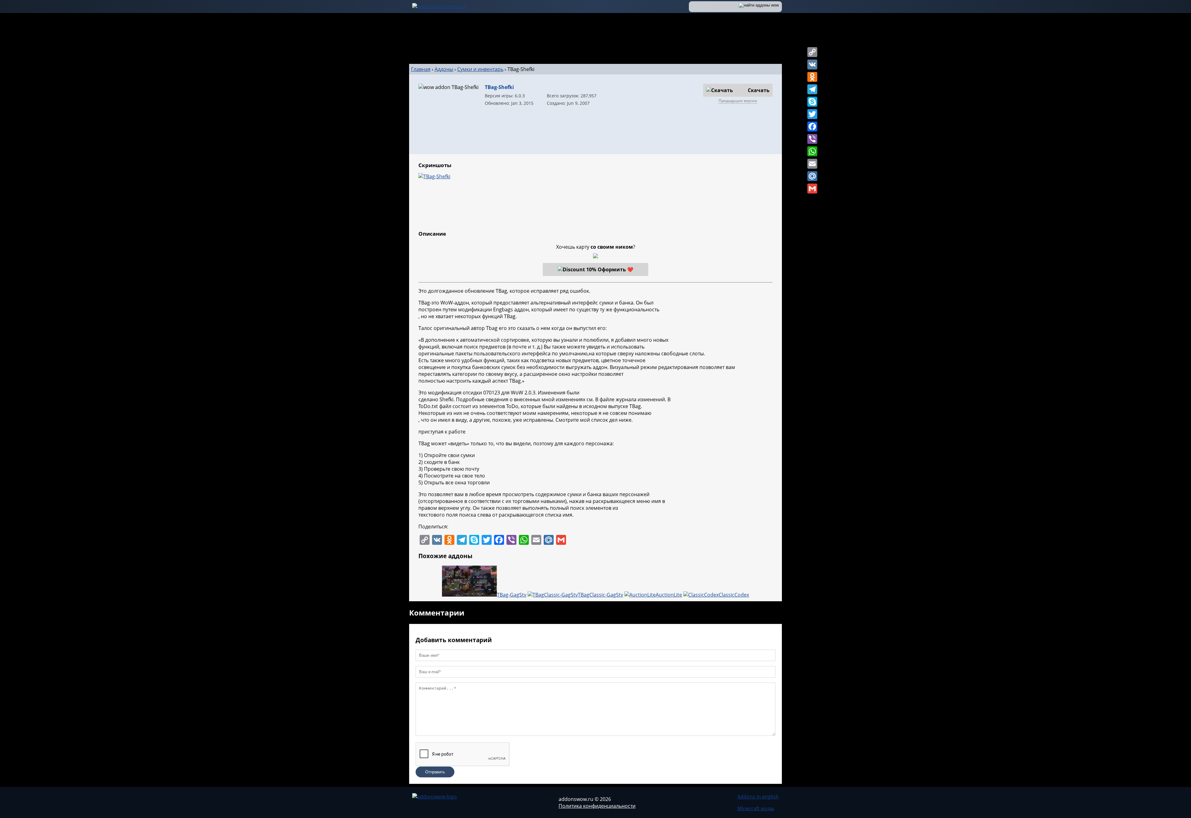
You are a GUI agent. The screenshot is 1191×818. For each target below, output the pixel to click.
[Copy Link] (812, 52)
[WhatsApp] (812, 151)
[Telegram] (812, 89)
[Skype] (812, 102)
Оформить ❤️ (615, 269)
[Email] (812, 164)
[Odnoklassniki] (812, 77)
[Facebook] (812, 126)
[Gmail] (812, 188)
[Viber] (812, 139)
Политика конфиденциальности (597, 805)
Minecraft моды (755, 808)
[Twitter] (812, 114)
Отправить (435, 772)
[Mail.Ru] (812, 176)
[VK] (812, 64)
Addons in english (758, 796)
